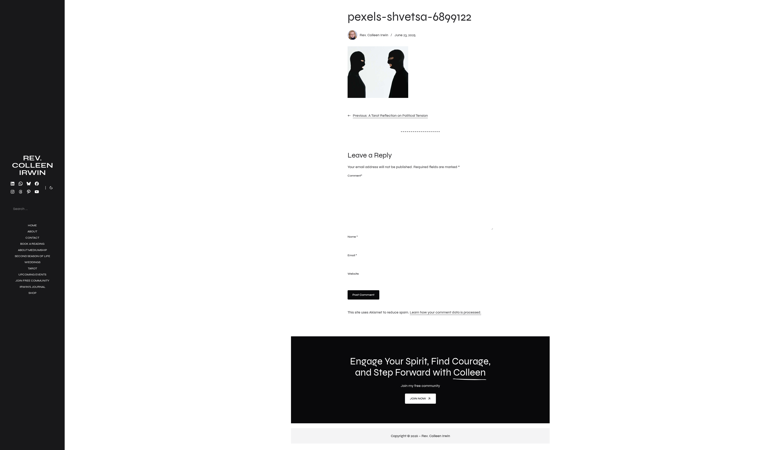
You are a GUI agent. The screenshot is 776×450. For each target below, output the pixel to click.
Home (32, 225)
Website (353, 273)
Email (352, 255)
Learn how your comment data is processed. (445, 312)
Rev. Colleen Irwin (32, 165)
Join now (418, 398)
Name (353, 236)
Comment (355, 175)
